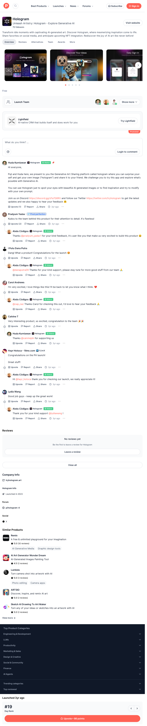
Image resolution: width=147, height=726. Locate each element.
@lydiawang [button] (55, 413)
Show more (128, 102)
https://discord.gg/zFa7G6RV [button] (45, 198)
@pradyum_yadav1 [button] (31, 235)
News (73, 6)
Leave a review (72, 451)
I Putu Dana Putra (17, 248)
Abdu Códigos (21, 231)
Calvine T (13, 316)
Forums (87, 6)
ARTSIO (15, 589)
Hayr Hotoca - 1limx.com (21, 350)
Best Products (39, 6)
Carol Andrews (16, 282)
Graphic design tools (49, 548)
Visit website (133, 22)
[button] (72, 41)
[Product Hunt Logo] (6, 6)
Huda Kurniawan (17, 162)
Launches (58, 6)
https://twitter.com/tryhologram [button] (103, 198)
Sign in (135, 6)
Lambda (15, 569)
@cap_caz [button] (18, 304)
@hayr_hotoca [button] (23, 379)
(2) (16, 224)
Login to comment (127, 151)
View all (72, 465)
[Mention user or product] (8, 152)
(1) (16, 206)
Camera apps (38, 582)
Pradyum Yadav (16, 214)
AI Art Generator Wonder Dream (28, 555)
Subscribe (116, 6)
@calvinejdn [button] (27, 338)
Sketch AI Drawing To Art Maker (28, 604)
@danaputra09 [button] (21, 269)
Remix (14, 535)
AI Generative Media (23, 548)
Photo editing (19, 582)
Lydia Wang (14, 391)
